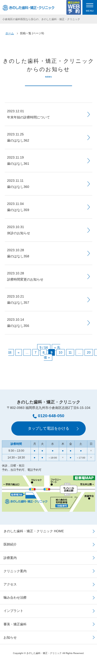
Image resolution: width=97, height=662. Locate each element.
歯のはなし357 (18, 299)
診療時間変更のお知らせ (25, 276)
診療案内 (10, 558)
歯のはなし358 (18, 253)
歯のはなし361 (18, 160)
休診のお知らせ (18, 230)
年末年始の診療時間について (28, 114)
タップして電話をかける (48, 428)
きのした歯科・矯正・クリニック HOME (34, 531)
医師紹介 (10, 544)
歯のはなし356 (18, 323)
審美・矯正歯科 (15, 624)
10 (60, 352)
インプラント (13, 611)
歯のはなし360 (18, 184)
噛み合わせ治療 (15, 597)
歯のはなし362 (18, 137)
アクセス (10, 584)
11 (70, 352)
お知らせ (10, 637)
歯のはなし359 (18, 207)
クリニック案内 (15, 571)
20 (89, 352)
